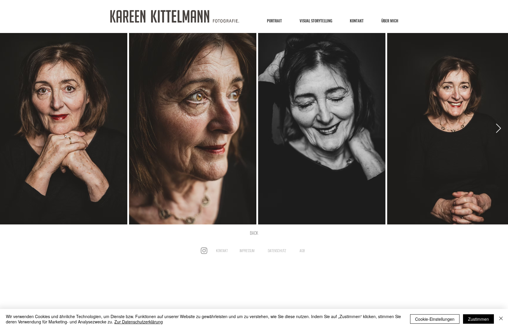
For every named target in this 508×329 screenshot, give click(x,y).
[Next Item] (498, 129)
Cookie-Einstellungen (434, 319)
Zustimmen (478, 319)
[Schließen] (500, 319)
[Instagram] (204, 250)
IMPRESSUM (247, 250)
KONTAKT (222, 250)
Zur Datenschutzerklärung (138, 322)
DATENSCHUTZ (277, 250)
